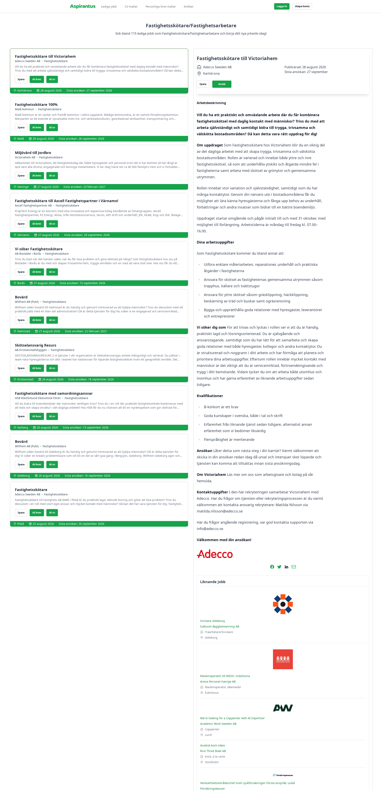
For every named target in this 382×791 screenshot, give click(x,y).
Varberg (22, 427)
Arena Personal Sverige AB (218, 681)
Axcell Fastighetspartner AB (33, 205)
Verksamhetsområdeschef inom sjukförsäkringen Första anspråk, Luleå (247, 783)
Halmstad (23, 331)
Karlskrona (24, 90)
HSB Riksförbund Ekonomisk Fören (38, 398)
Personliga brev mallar (161, 6)
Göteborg (23, 475)
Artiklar (189, 6)
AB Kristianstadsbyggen (31, 350)
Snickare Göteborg (212, 621)
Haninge (23, 187)
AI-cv (52, 79)
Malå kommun (24, 109)
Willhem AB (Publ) (27, 302)
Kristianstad (25, 379)
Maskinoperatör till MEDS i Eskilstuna (225, 676)
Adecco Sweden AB (27, 61)
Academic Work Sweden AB (218, 724)
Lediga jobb (109, 6)
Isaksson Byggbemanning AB (219, 626)
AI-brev (36, 79)
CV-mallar (131, 6)
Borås (21, 283)
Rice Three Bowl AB (213, 751)
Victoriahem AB (25, 157)
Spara (21, 79)
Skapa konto (302, 6)
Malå (20, 138)
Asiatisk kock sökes (212, 745)
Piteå (20, 524)
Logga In (282, 6)
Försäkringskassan (212, 788)
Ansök (221, 84)
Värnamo (23, 235)
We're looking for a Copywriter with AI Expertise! (232, 718)
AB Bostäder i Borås (28, 253)
